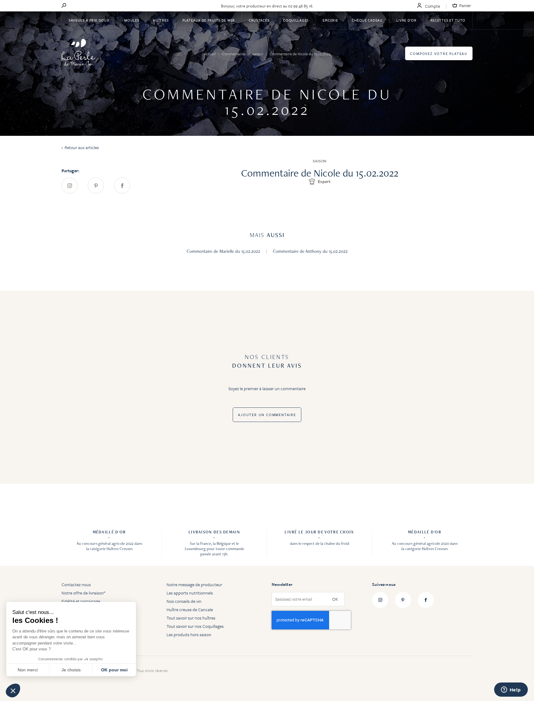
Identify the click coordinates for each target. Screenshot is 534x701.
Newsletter (282, 584)
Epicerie (330, 20)
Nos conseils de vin (184, 601)
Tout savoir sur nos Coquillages (195, 626)
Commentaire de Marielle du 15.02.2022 (224, 251)
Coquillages (296, 20)
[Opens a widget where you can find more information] (511, 690)
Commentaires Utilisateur (243, 53)
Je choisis (71, 669)
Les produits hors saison (189, 634)
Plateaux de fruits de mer (208, 20)
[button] (13, 690)
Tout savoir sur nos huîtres (191, 618)
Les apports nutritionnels (190, 593)
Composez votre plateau (439, 53)
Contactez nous (76, 584)
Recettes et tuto (448, 20)
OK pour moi (114, 669)
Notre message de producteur (194, 584)
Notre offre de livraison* (83, 593)
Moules (131, 20)
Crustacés (259, 20)
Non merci (28, 669)
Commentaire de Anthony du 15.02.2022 (310, 251)
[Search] (63, 6)
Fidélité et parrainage (80, 601)
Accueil (210, 53)
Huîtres (160, 20)
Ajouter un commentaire (267, 414)
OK (335, 599)
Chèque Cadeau (367, 20)
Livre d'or (406, 20)
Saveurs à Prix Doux (89, 20)
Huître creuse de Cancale (190, 609)
